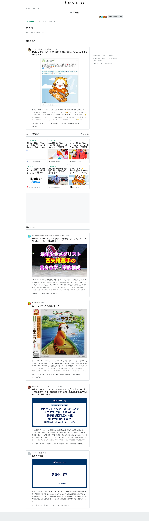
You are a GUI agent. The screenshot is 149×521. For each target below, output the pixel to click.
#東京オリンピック (38, 123)
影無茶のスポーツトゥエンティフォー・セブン (45, 386)
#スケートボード (43, 293)
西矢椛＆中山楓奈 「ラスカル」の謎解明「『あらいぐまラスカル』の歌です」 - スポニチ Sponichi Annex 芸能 (36, 145)
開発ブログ (114, 58)
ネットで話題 (41, 21)
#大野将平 (73, 444)
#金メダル (56, 123)
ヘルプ (108, 58)
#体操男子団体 (63, 444)
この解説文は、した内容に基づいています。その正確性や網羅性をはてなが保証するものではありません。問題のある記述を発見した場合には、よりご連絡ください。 (35, 33)
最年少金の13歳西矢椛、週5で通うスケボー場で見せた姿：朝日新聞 (57, 171)
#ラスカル (78, 123)
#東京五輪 (76, 374)
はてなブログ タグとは (99, 58)
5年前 (55, 49)
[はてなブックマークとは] (38, 134)
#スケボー (49, 123)
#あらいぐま (36, 126)
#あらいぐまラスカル (39, 374)
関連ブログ (52, 21)
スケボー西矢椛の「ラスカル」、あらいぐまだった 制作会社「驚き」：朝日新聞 (79, 145)
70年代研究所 (36, 302)
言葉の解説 (30, 21)
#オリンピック (36, 377)
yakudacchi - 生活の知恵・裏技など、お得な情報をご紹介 (48, 235)
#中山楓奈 (71, 123)
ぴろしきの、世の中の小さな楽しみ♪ (42, 49)
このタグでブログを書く (115, 17)
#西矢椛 (63, 123)
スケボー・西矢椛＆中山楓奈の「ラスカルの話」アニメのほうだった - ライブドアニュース (36, 171)
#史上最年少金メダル (39, 444)
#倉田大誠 (41, 505)
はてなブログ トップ (33, 8)
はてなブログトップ (98, 60)
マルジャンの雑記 (37, 453)
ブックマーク (31, 140)
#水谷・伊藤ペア (52, 444)
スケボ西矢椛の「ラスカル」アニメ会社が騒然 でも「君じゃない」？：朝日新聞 (57, 145)
